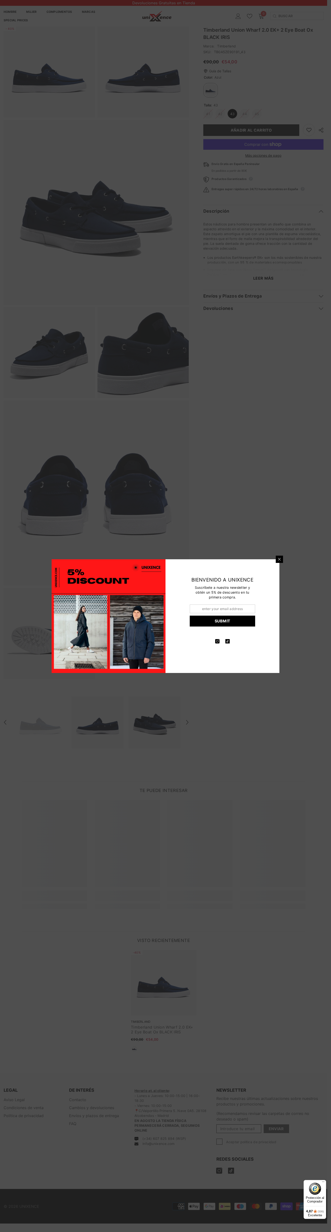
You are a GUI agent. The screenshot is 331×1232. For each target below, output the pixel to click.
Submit (222, 621)
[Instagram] (217, 641)
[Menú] (323, 1183)
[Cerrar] (279, 559)
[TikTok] (227, 641)
